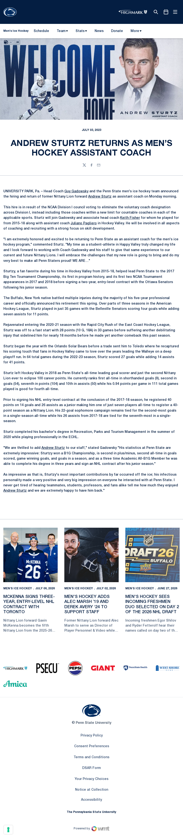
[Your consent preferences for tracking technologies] (8, 829)
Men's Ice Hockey (17, 588)
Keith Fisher (130, 218)
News (99, 31)
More (135, 31)
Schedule (41, 31)
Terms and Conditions (91, 757)
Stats (80, 31)
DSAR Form (91, 768)
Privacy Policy (92, 735)
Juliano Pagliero (84, 223)
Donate (117, 32)
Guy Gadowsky (76, 191)
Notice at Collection (91, 789)
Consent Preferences (91, 746)
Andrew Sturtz (100, 196)
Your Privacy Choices (91, 779)
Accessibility (91, 799)
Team (61, 31)
